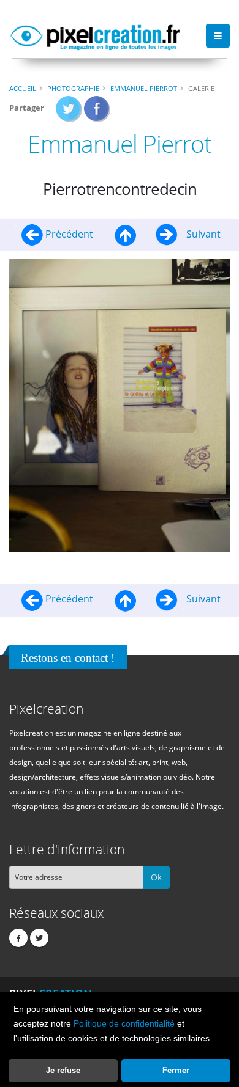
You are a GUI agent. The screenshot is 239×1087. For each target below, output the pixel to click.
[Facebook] (18, 938)
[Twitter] (39, 938)
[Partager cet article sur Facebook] (97, 112)
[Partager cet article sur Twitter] (69, 112)
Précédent (69, 234)
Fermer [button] (175, 1070)
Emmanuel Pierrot (143, 88)
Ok (156, 877)
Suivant (202, 234)
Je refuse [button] (63, 1070)
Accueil (22, 88)
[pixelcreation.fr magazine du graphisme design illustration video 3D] (95, 35)
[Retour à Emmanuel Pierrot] (125, 234)
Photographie (73, 88)
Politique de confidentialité (124, 1023)
